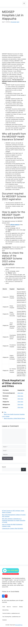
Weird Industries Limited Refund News (14, 418)
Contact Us (15, 606)
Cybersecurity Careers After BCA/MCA (12, 528)
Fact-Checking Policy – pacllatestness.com (11, 616)
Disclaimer (4, 619)
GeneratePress (18, 625)
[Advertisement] (14, 37)
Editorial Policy (5, 610)
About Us (9, 606)
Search (4, 467)
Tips (5, 412)
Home (3, 606)
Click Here (20, 393)
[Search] (23, 469)
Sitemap (21, 606)
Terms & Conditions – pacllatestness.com (11, 613)
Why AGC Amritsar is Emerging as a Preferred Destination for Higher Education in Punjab (13, 520)
